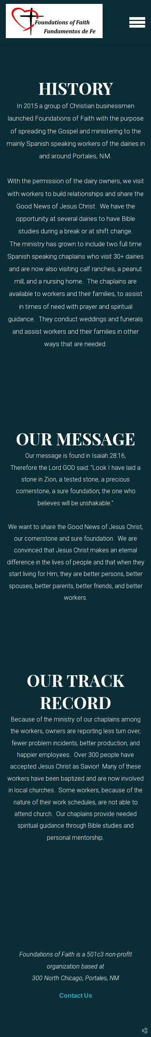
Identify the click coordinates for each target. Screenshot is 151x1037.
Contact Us (75, 995)
